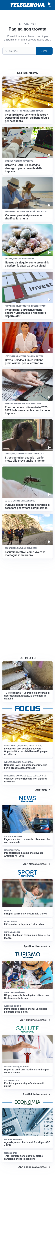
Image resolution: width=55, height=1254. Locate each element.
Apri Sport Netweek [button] (35, 946)
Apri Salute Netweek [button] (35, 1094)
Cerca (44, 50)
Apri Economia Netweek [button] (32, 1166)
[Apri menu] (5, 5)
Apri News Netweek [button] (35, 863)
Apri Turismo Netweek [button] (33, 1019)
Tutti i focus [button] (40, 789)
